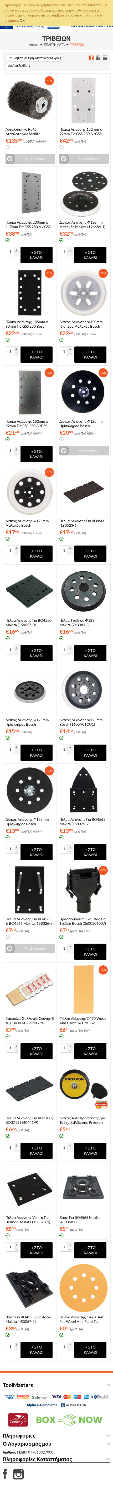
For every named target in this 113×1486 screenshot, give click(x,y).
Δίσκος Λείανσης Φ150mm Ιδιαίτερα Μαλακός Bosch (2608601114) (81, 324)
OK (22, 20)
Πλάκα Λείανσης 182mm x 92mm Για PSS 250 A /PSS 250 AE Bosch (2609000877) (29, 423)
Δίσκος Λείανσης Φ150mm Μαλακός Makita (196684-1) (82, 224)
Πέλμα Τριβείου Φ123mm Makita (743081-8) (80, 622)
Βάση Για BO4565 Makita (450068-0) (79, 1219)
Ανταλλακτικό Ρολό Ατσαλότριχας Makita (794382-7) (23, 131)
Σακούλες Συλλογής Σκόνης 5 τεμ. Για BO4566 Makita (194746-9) (30, 1020)
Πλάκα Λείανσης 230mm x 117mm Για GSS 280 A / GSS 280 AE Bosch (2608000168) (29, 224)
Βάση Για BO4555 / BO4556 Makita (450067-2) (28, 1319)
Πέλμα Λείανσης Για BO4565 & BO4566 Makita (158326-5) (30, 921)
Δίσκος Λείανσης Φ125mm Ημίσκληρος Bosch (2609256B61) (27, 722)
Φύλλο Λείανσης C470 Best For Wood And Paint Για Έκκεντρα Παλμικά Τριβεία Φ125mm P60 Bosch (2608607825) (81, 1319)
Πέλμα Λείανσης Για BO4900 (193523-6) (82, 523)
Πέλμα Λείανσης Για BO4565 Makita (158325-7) (82, 821)
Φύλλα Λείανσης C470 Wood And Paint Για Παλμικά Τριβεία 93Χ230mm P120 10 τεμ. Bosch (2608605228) (82, 1020)
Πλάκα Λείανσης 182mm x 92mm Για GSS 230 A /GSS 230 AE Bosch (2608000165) (82, 131)
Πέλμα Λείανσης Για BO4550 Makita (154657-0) (29, 622)
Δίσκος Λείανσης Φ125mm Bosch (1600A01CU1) (81, 722)
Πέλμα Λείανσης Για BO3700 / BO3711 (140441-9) (30, 1120)
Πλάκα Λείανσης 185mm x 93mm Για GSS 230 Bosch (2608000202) (27, 324)
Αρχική (34, 45)
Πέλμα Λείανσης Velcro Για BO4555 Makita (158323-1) (28, 1219)
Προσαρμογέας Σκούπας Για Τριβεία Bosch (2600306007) (82, 921)
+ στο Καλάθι (36, 255)
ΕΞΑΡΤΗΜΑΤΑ (54, 45)
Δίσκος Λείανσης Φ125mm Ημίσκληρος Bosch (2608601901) (81, 423)
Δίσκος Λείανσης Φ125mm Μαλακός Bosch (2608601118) (27, 523)
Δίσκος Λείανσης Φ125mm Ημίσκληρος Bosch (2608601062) (27, 821)
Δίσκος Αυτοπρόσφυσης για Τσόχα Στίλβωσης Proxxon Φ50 (82, 1120)
